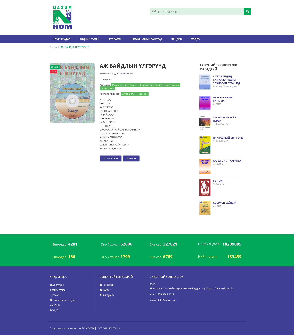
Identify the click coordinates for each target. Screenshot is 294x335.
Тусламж (115, 39)
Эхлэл (53, 47)
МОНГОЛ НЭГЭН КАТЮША (222, 99)
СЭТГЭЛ (218, 180)
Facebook (107, 284)
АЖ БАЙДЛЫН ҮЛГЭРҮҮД (75, 47)
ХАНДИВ (176, 39)
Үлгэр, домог (107, 88)
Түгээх (132, 158)
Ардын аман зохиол (122, 73)
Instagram (108, 295)
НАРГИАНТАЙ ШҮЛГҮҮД (228, 137)
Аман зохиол (172, 85)
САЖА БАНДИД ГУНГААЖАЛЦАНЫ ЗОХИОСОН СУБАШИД (226, 80)
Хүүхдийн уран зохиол (151, 85)
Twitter (106, 289)
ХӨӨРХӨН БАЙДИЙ (224, 202)
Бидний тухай (89, 39)
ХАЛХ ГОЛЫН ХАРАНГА (227, 160)
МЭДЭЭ (195, 39)
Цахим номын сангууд (146, 39)
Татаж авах (111, 158)
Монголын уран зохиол (124, 85)
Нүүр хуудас (61, 39)
